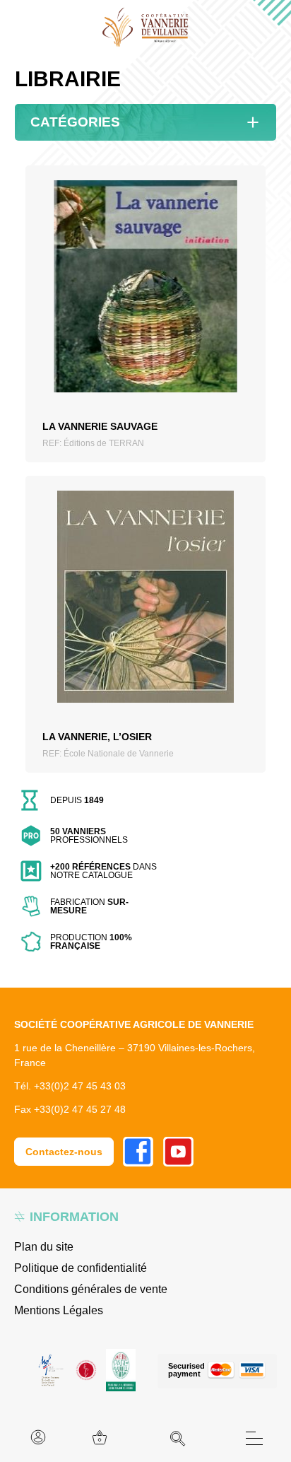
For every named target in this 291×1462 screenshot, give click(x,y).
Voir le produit (145, 302)
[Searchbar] (178, 1438)
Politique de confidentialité (80, 1268)
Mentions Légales (58, 1310)
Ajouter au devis (145, 334)
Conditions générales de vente (90, 1289)
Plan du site (43, 1247)
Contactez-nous (63, 1151)
